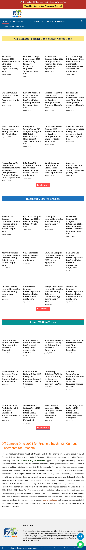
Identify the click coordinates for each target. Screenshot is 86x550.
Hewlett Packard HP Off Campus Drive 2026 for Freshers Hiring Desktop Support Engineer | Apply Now (31, 100)
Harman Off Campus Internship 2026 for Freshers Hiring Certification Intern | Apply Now (11, 224)
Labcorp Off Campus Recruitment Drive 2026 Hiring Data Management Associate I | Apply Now (75, 100)
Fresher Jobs (8, 26)
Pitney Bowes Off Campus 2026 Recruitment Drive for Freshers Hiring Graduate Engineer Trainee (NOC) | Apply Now (11, 170)
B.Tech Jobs (60, 21)
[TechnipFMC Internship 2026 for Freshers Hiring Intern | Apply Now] (54, 209)
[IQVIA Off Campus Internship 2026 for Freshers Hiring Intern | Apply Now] (32, 209)
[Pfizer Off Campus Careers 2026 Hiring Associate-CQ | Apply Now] (11, 119)
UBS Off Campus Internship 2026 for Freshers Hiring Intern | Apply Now (11, 292)
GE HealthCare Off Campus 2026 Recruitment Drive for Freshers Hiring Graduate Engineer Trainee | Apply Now (54, 134)
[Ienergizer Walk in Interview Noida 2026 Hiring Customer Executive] (75, 333)
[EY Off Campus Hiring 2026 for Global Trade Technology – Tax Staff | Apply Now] (54, 155)
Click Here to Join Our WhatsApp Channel (43, 6)
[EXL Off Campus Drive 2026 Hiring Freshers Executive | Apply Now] (11, 85)
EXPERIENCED (34, 21)
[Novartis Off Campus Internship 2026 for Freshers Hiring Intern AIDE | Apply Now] (32, 279)
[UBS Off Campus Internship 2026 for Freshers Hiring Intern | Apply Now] (11, 279)
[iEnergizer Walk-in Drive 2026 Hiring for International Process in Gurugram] (54, 333)
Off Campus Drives (18, 21)
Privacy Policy (46, 548)
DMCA (76, 548)
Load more (42, 185)
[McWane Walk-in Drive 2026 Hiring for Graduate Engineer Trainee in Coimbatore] (11, 364)
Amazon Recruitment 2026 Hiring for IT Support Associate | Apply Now (75, 168)
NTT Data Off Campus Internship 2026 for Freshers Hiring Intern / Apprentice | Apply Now (75, 260)
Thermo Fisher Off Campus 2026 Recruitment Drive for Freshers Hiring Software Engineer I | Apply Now (54, 100)
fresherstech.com (50, 500)
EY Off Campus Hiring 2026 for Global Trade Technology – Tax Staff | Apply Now (53, 168)
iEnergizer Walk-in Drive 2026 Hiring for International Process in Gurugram (54, 345)
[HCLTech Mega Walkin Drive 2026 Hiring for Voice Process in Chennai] (11, 333)
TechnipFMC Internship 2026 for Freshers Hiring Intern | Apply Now (54, 221)
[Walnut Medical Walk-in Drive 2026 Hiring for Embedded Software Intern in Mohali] (11, 398)
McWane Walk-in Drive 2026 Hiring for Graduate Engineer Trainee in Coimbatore (10, 377)
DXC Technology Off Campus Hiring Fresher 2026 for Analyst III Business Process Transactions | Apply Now (75, 64)
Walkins (20, 26)
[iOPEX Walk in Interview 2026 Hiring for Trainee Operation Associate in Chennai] (54, 398)
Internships (47, 21)
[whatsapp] (80, 544)
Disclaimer (68, 548)
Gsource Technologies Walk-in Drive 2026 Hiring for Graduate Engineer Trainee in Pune (75, 379)
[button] (81, 21)
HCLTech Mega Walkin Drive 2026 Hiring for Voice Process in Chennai (10, 345)
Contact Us (58, 548)
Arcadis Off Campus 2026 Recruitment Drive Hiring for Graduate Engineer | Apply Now (11, 64)
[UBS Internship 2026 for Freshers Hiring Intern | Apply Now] (32, 245)
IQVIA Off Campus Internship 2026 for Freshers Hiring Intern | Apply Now (32, 221)
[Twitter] (80, 536)
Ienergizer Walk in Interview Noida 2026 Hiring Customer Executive (75, 345)
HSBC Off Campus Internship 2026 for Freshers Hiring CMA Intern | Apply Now (54, 258)
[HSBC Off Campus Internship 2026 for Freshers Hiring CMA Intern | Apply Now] (54, 245)
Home (5, 21)
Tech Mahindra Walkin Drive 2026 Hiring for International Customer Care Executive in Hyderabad (31, 412)
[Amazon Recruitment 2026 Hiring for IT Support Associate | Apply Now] (75, 155)
